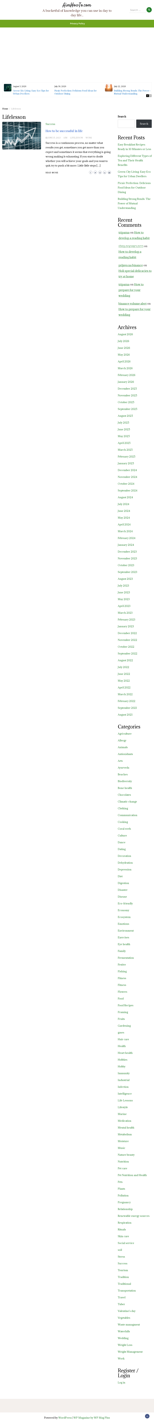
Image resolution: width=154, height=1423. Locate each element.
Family (122, 951)
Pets (120, 1182)
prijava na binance (131, 265)
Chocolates (124, 794)
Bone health (125, 788)
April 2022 (124, 687)
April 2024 (124, 524)
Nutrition (123, 1161)
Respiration (124, 1222)
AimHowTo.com (77, 5)
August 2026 (125, 334)
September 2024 (127, 490)
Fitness (122, 978)
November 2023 (127, 558)
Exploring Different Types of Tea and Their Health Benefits (135, 160)
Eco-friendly (125, 903)
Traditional (124, 1283)
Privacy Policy (77, 23)
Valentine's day (127, 1311)
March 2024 (125, 531)
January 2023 (126, 626)
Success (50, 124)
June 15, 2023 (54, 137)
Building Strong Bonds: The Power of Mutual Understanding (133, 92)
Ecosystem (124, 917)
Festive (122, 964)
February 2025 (126, 456)
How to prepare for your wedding (131, 290)
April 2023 (124, 606)
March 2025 (125, 449)
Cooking (123, 822)
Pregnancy (124, 1202)
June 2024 (124, 511)
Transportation (127, 1290)
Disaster (123, 890)
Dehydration (125, 862)
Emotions (123, 924)
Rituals (122, 1229)
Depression (124, 869)
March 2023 (125, 612)
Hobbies (122, 1059)
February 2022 (126, 701)
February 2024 (126, 538)
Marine (122, 1114)
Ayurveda (123, 767)
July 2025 (123, 422)
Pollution (123, 1195)
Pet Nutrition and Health (132, 1175)
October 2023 (126, 565)
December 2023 (127, 551)
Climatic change (127, 801)
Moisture (123, 1141)
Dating (122, 849)
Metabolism (125, 1134)
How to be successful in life (64, 131)
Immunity (124, 1073)
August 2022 (125, 660)
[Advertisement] (77, 49)
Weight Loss (125, 1345)
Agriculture (125, 733)
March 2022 (125, 694)
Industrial (123, 1080)
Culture (122, 835)
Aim (65, 137)
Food (121, 998)
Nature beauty (126, 1154)
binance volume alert (133, 303)
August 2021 (125, 714)
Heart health (125, 1053)
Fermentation (126, 957)
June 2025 (124, 429)
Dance (121, 842)
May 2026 (124, 354)
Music (121, 1148)
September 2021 (127, 708)
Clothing (123, 808)
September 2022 (127, 653)
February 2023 (126, 619)
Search (122, 116)
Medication (124, 1120)
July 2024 (123, 504)
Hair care (123, 1039)
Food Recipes (125, 1005)
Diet (120, 876)
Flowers (122, 991)
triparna (124, 232)
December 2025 (127, 388)
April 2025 (124, 443)
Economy (123, 910)
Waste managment (129, 1324)
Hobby (121, 1066)
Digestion (123, 883)
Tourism (123, 1270)
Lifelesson (76, 137)
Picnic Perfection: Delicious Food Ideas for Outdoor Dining (134, 187)
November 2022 (127, 640)
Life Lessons (125, 1100)
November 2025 (127, 395)
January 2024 (126, 545)
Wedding (123, 1338)
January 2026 (126, 382)
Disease (122, 896)
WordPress (65, 1417)
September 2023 (127, 572)
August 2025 (125, 415)
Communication (127, 815)
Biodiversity (125, 781)
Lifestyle (123, 1107)
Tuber (121, 1304)
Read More (52, 172)
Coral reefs (124, 828)
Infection (123, 1087)
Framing (123, 1012)
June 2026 (124, 348)
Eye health (124, 944)
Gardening (124, 1025)
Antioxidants (125, 754)
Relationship (125, 1209)
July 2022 (123, 667)
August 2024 (125, 497)
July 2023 (123, 585)
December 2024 (127, 470)
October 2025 (126, 402)
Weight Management (130, 1351)
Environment (126, 930)
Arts (120, 761)
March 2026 (125, 368)
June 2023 (124, 592)
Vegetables (124, 1317)
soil (120, 1250)
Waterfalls (124, 1331)
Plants (121, 1188)
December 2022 (127, 633)
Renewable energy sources (133, 1216)
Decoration (124, 856)
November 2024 (127, 477)
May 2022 (124, 680)
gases (121, 1032)
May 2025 (124, 436)
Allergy (122, 740)
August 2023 (125, 578)
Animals (123, 747)
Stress (121, 1256)
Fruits (121, 1019)
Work (89, 137)
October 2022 (126, 646)
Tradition (123, 1277)
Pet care (122, 1168)
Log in (121, 1382)
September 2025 (127, 409)
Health (122, 1046)
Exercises (123, 937)
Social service (126, 1243)
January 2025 (126, 463)
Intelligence (125, 1093)
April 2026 (124, 361)
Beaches (123, 774)
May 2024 (124, 517)
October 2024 (126, 483)
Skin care (123, 1236)
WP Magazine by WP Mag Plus (91, 1417)
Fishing (122, 971)
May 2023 (124, 599)
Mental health (126, 1127)
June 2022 (124, 674)
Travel (121, 1297)
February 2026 (126, 375)
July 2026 (123, 341)
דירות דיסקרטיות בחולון (131, 246)
